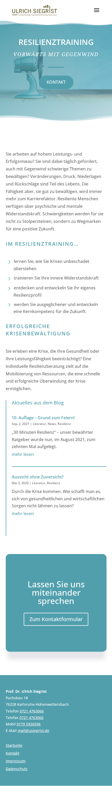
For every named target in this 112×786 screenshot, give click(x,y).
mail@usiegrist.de (33, 730)
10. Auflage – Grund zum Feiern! (43, 418)
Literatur (39, 424)
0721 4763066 (32, 711)
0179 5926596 (29, 724)
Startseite (14, 746)
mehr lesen (23, 454)
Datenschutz (17, 769)
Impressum (16, 761)
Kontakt (12, 753)
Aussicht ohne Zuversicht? (38, 477)
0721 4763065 (31, 717)
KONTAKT (56, 82)
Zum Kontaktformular (56, 619)
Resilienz (64, 424)
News (52, 424)
